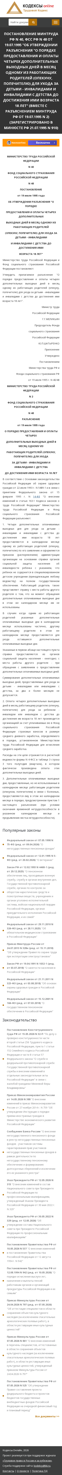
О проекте (23, 1471)
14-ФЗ (36, 496)
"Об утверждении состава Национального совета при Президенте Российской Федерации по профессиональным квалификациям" (30, 1227)
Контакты (8, 1471)
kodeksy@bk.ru (42, 1465)
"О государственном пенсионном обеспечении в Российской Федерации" (30, 1005)
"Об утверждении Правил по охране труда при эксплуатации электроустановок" (32, 950)
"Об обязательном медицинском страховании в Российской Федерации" (31, 930)
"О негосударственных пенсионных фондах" (31, 844)
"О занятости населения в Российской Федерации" (31, 968)
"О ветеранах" (31, 858)
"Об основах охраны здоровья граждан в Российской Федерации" (31, 985)
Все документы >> (47, 1416)
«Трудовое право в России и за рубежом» (27, 1460)
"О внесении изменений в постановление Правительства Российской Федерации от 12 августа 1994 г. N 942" (31, 1253)
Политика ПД (39, 1471)
